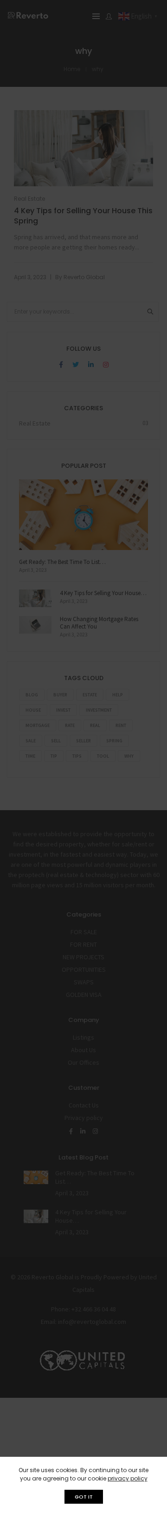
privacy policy (128, 1478)
